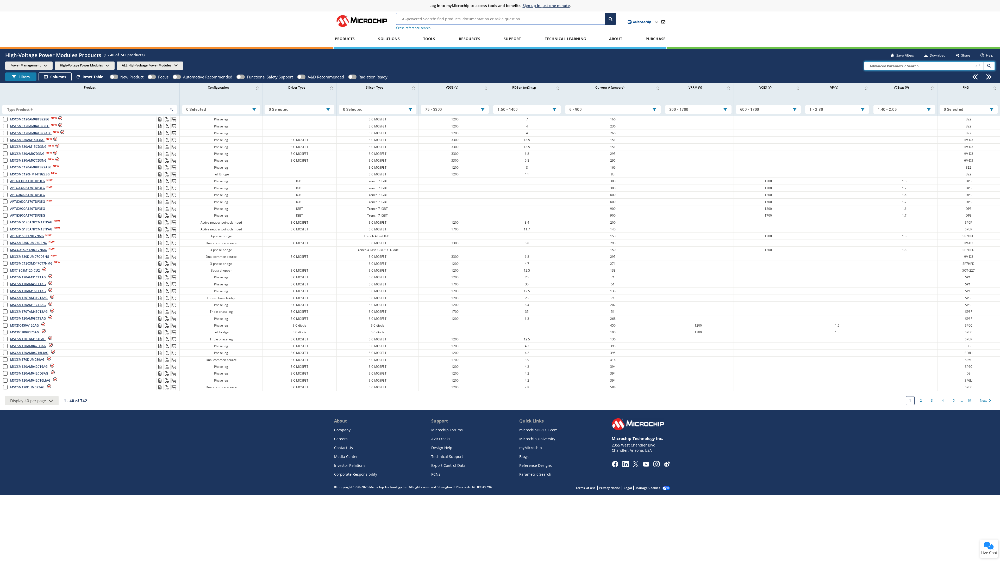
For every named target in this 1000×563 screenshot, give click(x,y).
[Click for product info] (159, 119)
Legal (628, 488)
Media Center (346, 456)
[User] (642, 22)
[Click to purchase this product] (173, 119)
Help (989, 55)
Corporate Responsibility (355, 474)
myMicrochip (530, 447)
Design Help (441, 447)
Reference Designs (535, 465)
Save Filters (905, 55)
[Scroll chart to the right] (988, 76)
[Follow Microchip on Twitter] (636, 465)
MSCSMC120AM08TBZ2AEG (31, 167)
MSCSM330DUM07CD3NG (29, 256)
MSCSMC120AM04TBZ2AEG (31, 133)
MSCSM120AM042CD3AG (29, 373)
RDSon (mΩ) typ (524, 87)
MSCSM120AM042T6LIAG (29, 353)
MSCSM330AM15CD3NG (28, 146)
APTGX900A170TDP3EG (27, 215)
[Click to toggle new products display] (114, 77)
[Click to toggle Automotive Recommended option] (177, 77)
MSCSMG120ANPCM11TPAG (31, 222)
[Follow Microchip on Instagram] (656, 465)
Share (965, 55)
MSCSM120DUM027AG (27, 387)
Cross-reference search (413, 28)
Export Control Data (448, 465)
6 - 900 (575, 109)
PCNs (435, 474)
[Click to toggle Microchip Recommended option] (152, 77)
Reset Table (93, 76)
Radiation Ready (373, 76)
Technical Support (447, 456)
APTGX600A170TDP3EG (27, 201)
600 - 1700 (749, 109)
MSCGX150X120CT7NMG (28, 250)
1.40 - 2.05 (887, 109)
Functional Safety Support (270, 76)
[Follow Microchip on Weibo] (667, 465)
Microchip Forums (447, 429)
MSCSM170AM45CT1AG (28, 284)
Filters (24, 76)
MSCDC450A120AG (24, 325)
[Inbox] (663, 22)
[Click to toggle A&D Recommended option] (301, 77)
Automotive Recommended (207, 76)
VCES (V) (765, 87)
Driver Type (296, 87)
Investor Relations (349, 465)
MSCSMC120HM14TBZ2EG (30, 174)
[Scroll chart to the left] (975, 76)
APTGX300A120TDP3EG (27, 181)
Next (983, 400)
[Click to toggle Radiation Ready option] (352, 77)
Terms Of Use (586, 488)
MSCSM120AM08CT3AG (28, 318)
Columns (58, 76)
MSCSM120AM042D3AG (28, 346)
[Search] (610, 19)
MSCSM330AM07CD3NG (28, 160)
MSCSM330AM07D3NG (27, 153)
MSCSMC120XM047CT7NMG (31, 263)
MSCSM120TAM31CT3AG (29, 298)
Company (342, 429)
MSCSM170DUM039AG (27, 359)
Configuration (218, 87)
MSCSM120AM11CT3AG (28, 305)
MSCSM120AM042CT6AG (29, 366)
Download (938, 55)
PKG (966, 87)
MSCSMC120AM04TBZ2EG (29, 126)
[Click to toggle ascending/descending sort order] (257, 88)
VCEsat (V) (901, 87)
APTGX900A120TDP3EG (27, 208)
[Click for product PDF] (166, 119)
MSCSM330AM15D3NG (27, 140)
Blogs (524, 456)
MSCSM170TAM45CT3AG (29, 311)
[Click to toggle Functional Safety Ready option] (240, 77)
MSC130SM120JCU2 (25, 270)
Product (90, 87)
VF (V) (834, 87)
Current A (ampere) (609, 87)
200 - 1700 (678, 109)
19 (969, 400)
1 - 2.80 (816, 109)
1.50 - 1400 (507, 109)
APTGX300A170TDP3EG (27, 188)
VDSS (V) (452, 87)
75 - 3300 (433, 109)
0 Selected (196, 109)
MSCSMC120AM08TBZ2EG (29, 119)
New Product (131, 76)
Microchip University (537, 438)
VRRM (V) (695, 87)
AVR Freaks (440, 438)
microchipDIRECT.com (538, 429)
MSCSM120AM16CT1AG (28, 291)
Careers (341, 438)
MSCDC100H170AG (24, 332)
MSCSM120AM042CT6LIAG (30, 380)
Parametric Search (535, 474)
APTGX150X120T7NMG (27, 236)
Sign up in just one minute (546, 5)
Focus (163, 76)
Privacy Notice (609, 488)
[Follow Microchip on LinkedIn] (625, 465)
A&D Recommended (326, 76)
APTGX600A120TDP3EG (27, 195)
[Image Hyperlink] (362, 26)
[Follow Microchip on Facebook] (615, 465)
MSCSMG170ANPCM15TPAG (31, 229)
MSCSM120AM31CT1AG (28, 277)
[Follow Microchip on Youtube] (646, 465)
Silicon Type (374, 87)
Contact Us (343, 447)
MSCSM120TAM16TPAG (28, 339)
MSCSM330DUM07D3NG (28, 243)
